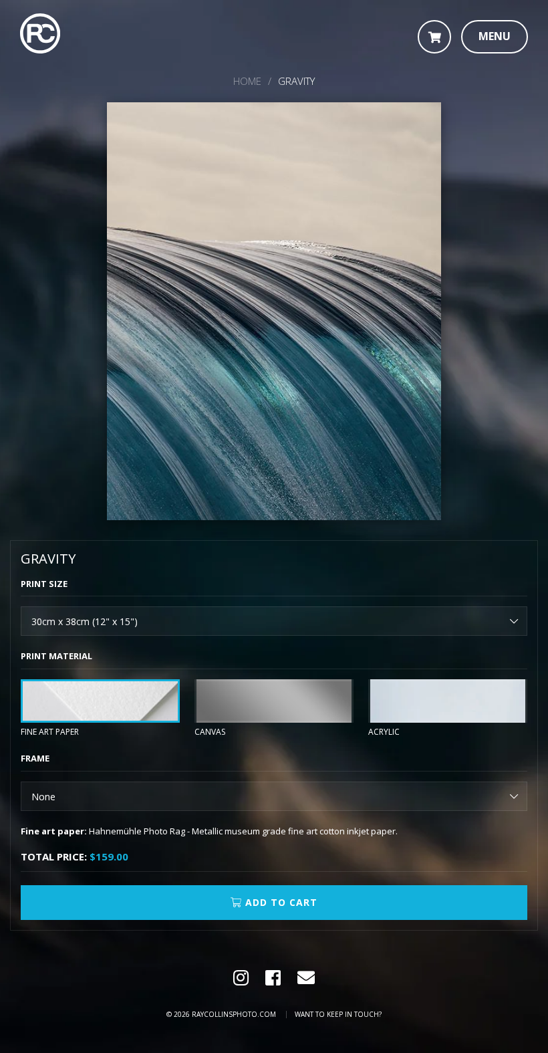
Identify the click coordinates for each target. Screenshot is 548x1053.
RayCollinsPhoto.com (234, 1014)
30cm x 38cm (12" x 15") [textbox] (84, 621)
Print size (44, 584)
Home (247, 81)
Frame (35, 758)
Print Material (56, 656)
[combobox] (274, 621)
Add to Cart (279, 902)
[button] (494, 36)
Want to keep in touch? (338, 1014)
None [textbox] (43, 796)
